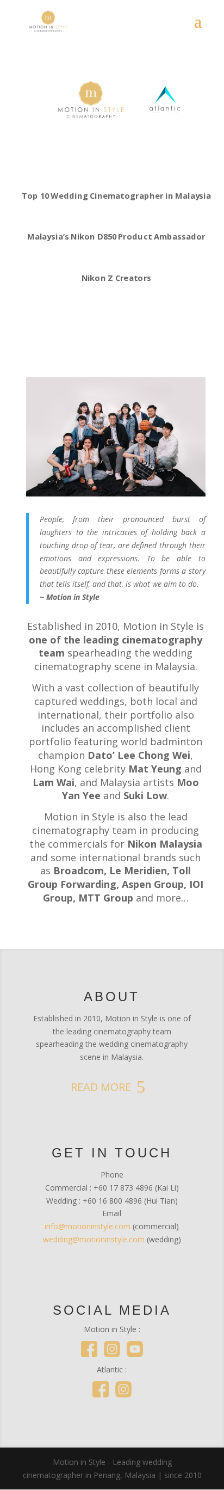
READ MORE (101, 1087)
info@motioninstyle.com (87, 1226)
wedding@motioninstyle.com (94, 1239)
